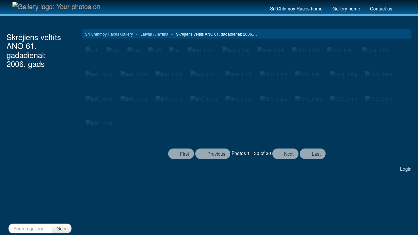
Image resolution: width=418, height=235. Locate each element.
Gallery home (346, 8)
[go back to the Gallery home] (57, 6)
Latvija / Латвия (154, 34)
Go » (61, 228)
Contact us (381, 8)
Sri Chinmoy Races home (296, 8)
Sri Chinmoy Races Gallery (109, 34)
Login (405, 168)
